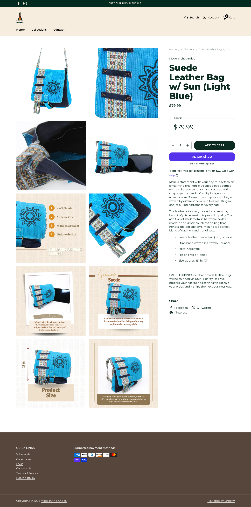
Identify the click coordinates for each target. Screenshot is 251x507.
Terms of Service (27, 473)
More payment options (202, 163)
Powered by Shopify (221, 500)
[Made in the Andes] (20, 17)
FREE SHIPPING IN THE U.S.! (125, 3)
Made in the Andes (182, 58)
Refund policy (25, 477)
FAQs (19, 463)
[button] (191, 18)
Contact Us (23, 468)
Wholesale (23, 454)
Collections (23, 459)
